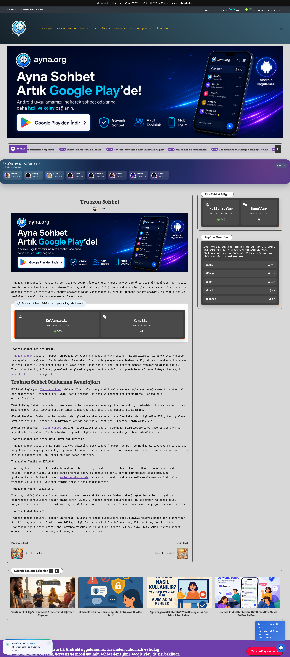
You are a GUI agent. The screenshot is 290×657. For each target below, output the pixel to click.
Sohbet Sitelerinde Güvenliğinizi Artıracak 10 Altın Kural (42, 613)
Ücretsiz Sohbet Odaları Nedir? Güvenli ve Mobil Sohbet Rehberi (179, 613)
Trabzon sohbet (21, 355)
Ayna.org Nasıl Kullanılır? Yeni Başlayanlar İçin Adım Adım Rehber (110, 613)
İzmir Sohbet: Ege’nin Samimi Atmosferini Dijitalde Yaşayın (247, 613)
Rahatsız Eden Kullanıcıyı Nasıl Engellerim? (189, 149)
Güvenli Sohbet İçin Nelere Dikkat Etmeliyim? (85, 149)
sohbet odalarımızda (74, 477)
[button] (51, 571)
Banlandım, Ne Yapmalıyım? (137, 149)
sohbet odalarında (24, 374)
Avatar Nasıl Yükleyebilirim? (241, 149)
